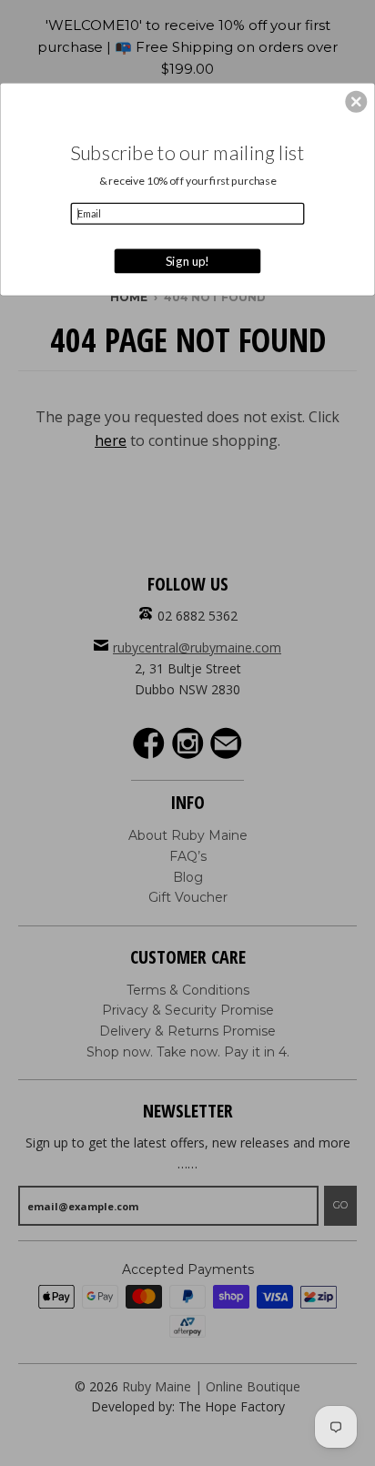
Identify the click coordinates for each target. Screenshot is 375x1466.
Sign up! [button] (187, 260)
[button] (356, 101)
